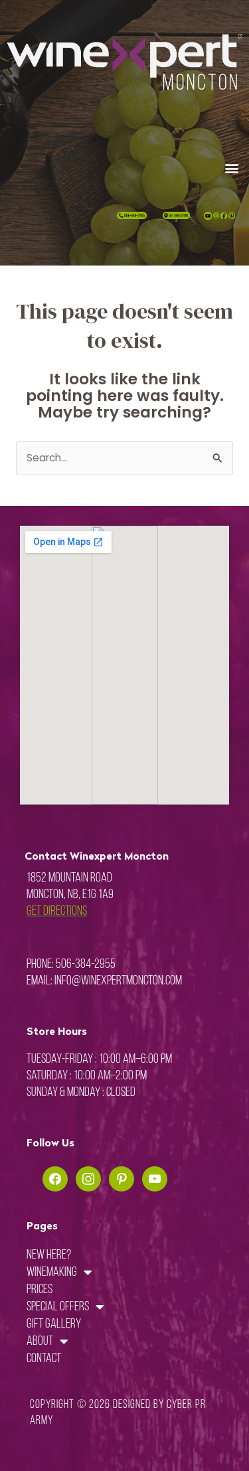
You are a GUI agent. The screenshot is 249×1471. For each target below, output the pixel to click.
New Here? (49, 1255)
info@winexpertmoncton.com (118, 981)
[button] (231, 168)
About (40, 1341)
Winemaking (52, 1272)
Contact (44, 1358)
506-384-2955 (86, 964)
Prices (39, 1289)
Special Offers (58, 1307)
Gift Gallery (54, 1324)
